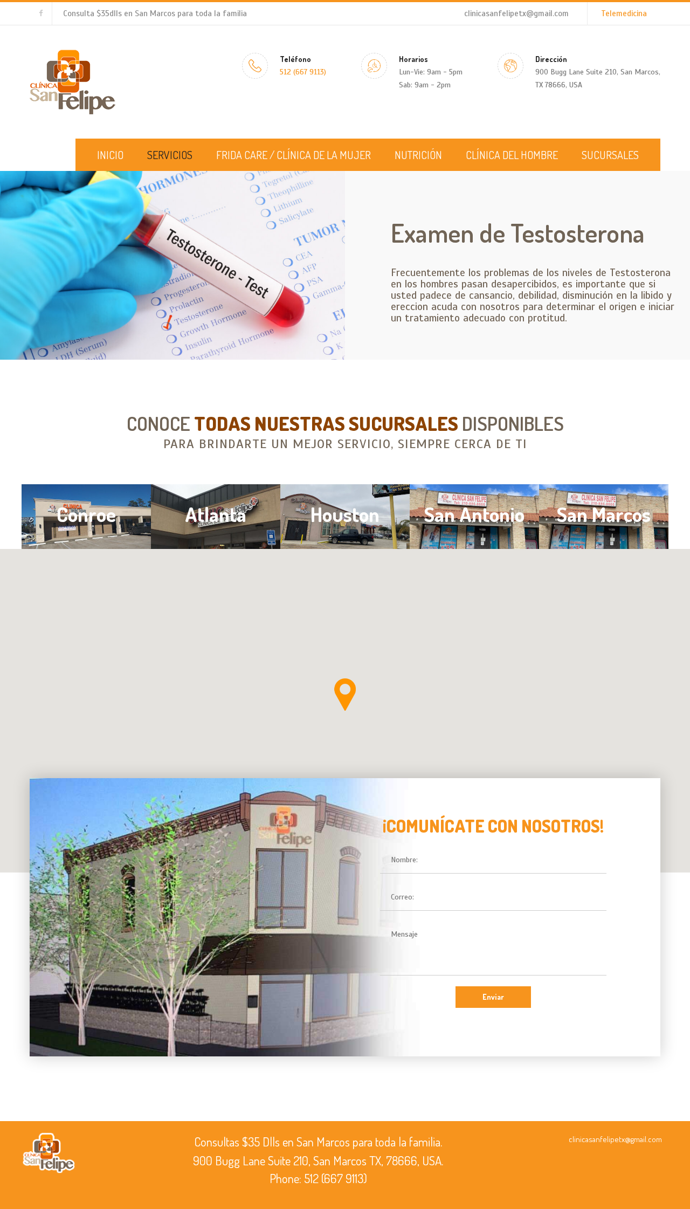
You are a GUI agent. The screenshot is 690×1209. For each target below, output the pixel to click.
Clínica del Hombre (512, 155)
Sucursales (610, 155)
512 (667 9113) (303, 72)
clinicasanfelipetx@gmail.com (516, 13)
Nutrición (418, 155)
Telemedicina (624, 13)
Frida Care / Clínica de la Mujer (293, 155)
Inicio (110, 155)
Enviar (493, 996)
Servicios (169, 155)
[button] (345, 694)
